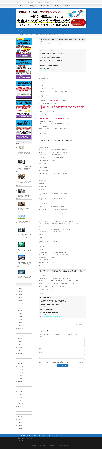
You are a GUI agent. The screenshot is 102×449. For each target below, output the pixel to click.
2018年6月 (20, 347)
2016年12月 (20, 403)
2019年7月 (20, 307)
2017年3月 (20, 394)
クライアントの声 (34, 435)
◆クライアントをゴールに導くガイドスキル (70, 43)
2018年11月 (20, 332)
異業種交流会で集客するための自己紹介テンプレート (24, 196)
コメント (41, 336)
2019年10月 (20, 304)
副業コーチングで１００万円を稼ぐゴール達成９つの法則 (24, 249)
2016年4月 (20, 428)
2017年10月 (20, 372)
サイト (40, 357)
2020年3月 (20, 297)
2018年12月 (20, 328)
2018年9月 (20, 338)
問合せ (57, 435)
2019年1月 (20, 325)
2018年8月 (20, 341)
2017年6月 (20, 385)
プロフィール (25, 435)
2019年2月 (20, 322)
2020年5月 (20, 291)
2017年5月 (20, 388)
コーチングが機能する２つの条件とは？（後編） (49, 322)
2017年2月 (20, 397)
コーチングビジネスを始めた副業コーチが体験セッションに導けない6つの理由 (24, 168)
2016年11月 (20, 406)
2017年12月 (20, 366)
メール (41, 352)
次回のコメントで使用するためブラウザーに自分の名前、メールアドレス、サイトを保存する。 (61, 362)
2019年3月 (20, 319)
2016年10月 (20, 410)
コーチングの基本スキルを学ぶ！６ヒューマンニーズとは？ (24, 154)
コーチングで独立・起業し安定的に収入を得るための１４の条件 (24, 278)
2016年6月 (20, 422)
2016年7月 (20, 419)
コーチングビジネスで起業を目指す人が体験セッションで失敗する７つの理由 (24, 236)
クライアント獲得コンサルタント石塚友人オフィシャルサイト (49, 445)
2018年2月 (20, 360)
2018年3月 (20, 357)
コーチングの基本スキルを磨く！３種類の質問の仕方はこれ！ (24, 182)
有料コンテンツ (50, 435)
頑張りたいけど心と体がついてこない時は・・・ (24, 209)
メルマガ (42, 435)
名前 (40, 348)
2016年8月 (20, 416)
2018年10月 (20, 335)
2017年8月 (20, 378)
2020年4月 (20, 294)
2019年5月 (20, 313)
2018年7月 (20, 344)
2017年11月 (20, 369)
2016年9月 (20, 413)
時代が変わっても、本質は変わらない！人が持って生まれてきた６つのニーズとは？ (24, 263)
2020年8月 (20, 288)
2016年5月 (20, 425)
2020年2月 (20, 300)
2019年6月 (20, 310)
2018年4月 (20, 353)
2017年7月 (20, 381)
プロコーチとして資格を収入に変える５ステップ (24, 222)
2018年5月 (20, 350)
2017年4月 (20, 391)
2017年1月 (20, 400)
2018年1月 (20, 363)
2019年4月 (20, 316)
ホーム (18, 435)
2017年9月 (20, 375)
